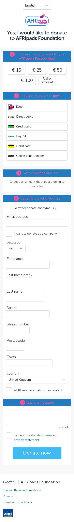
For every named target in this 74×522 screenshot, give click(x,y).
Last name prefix (19, 275)
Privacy (8, 496)
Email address (17, 216)
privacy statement (26, 440)
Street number (18, 324)
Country (13, 373)
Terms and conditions (17, 502)
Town (11, 357)
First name (15, 258)
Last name (14, 291)
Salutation (14, 242)
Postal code (16, 340)
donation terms (41, 435)
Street (12, 307)
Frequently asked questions (22, 490)
